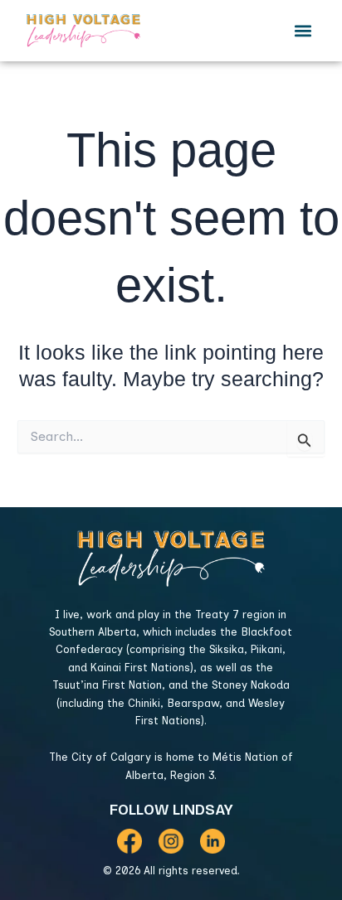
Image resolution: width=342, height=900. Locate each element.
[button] (303, 31)
